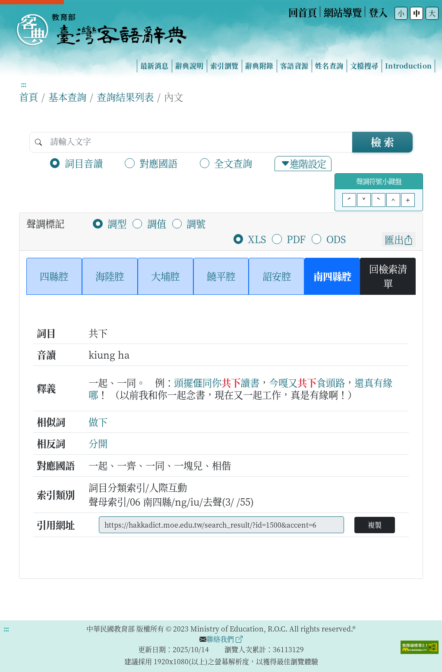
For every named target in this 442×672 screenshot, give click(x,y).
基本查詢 (67, 96)
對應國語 (158, 163)
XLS (257, 239)
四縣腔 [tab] (54, 276)
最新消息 (154, 66)
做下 (97, 421)
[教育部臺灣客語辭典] (101, 26)
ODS (336, 239)
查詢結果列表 (125, 96)
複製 (375, 525)
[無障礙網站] (420, 646)
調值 (156, 223)
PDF (296, 239)
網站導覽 (343, 12)
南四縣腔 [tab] (332, 276)
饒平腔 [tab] (221, 276)
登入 (378, 12)
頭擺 (183, 382)
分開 (97, 443)
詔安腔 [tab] (276, 276)
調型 (116, 223)
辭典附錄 (259, 66)
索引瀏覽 (224, 66)
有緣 (382, 382)
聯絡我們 (221, 639)
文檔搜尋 (364, 66)
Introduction (408, 66)
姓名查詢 (329, 66)
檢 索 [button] (382, 141)
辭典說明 (189, 66)
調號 (195, 223)
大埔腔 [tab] (165, 276)
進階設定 (308, 163)
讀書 (249, 382)
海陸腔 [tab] (109, 276)
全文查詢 (233, 163)
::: (282, 12)
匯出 (394, 239)
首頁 (28, 96)
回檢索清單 (388, 276)
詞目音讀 (84, 163)
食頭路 (330, 382)
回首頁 (302, 12)
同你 (211, 382)
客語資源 (294, 66)
